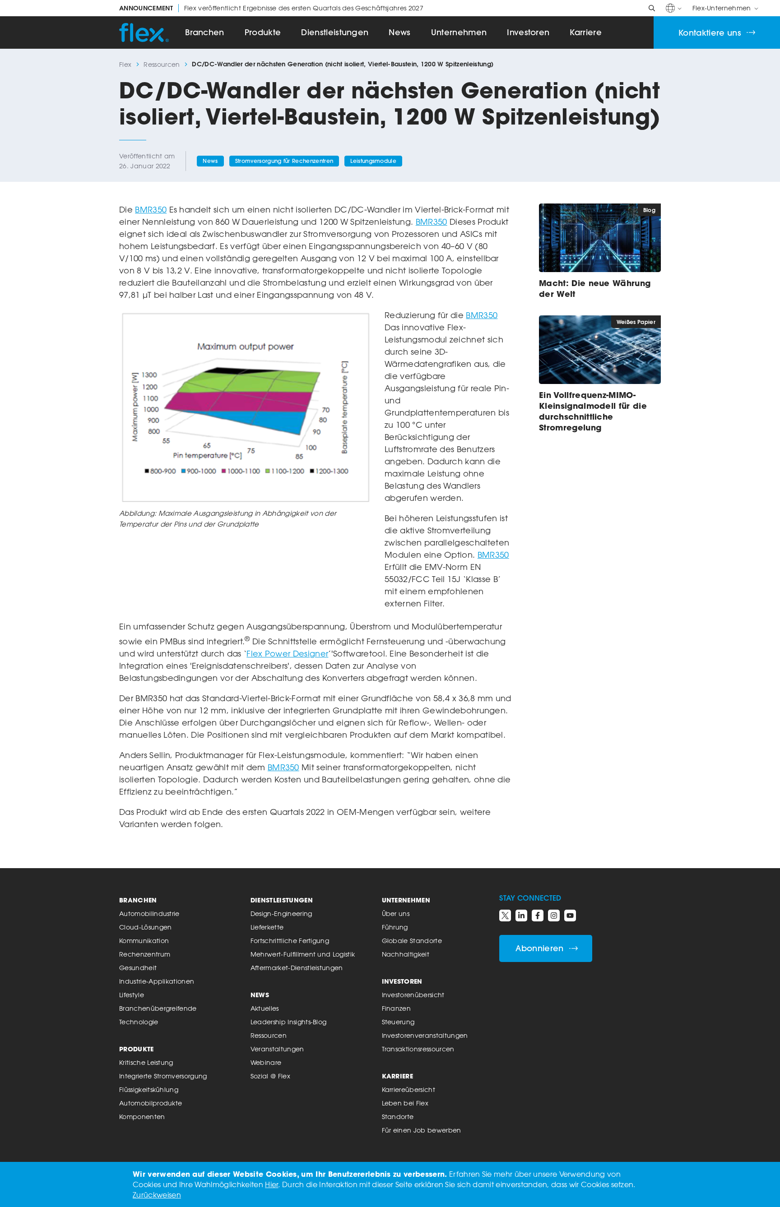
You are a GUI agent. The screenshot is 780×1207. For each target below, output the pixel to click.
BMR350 (151, 209)
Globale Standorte (412, 940)
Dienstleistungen (334, 32)
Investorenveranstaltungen (425, 1035)
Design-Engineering (281, 913)
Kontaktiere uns (709, 33)
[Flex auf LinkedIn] (521, 915)
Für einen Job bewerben (421, 1130)
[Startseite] (144, 32)
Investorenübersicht (413, 995)
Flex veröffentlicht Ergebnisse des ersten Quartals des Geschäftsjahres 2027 (271, 8)
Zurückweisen (157, 1194)
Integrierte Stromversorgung (163, 1076)
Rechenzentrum (144, 954)
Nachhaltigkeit (405, 954)
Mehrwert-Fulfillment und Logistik (303, 954)
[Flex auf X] (505, 915)
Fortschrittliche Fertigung (290, 940)
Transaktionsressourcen (418, 1049)
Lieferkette (267, 927)
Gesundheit (138, 967)
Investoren (528, 32)
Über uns (396, 913)
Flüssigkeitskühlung (148, 1089)
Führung (395, 927)
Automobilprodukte (150, 1103)
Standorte (398, 1116)
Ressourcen (162, 64)
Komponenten (142, 1116)
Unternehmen (459, 32)
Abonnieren (539, 948)
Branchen (204, 32)
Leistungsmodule (373, 160)
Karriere (586, 32)
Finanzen (396, 1008)
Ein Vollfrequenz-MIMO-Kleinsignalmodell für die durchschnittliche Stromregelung (593, 411)
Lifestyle (131, 995)
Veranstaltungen (277, 1049)
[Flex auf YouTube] (570, 915)
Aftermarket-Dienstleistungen (297, 967)
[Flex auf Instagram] (554, 915)
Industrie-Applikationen (156, 981)
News (399, 32)
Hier (271, 1184)
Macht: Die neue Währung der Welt (594, 288)
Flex (125, 64)
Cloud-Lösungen (145, 927)
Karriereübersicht (408, 1089)
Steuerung (398, 1022)
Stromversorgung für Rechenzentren (284, 160)
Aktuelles (265, 1008)
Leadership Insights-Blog (289, 1022)
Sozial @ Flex (270, 1076)
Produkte (263, 32)
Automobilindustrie (149, 913)
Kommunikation (144, 940)
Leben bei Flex (405, 1103)
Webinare (266, 1062)
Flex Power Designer (287, 653)
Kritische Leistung (146, 1062)
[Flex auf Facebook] (537, 915)
